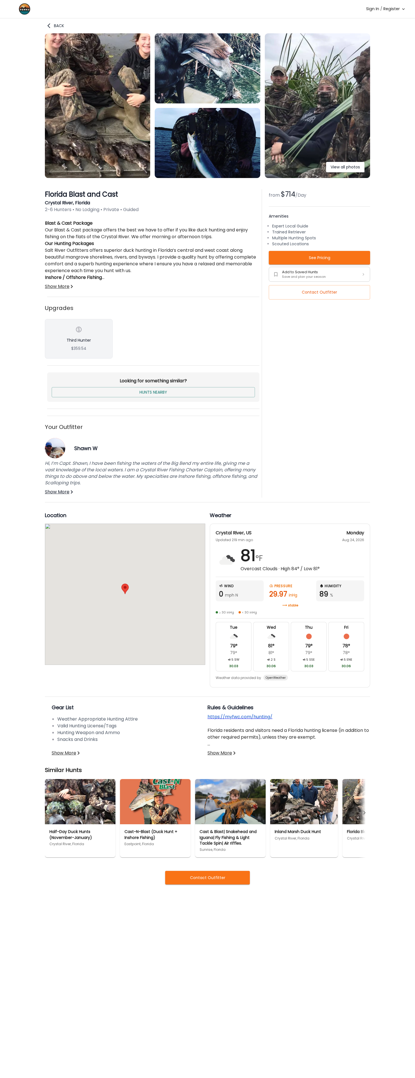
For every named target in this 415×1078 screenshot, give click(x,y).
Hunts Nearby (153, 392)
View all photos (345, 167)
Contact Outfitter (319, 292)
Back (59, 26)
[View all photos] (317, 176)
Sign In (372, 9)
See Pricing (319, 258)
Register (391, 9)
